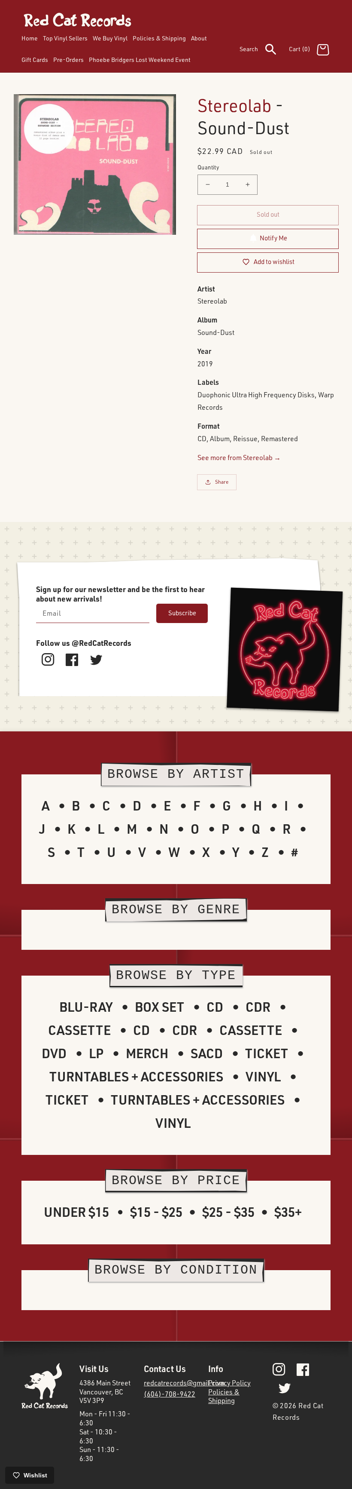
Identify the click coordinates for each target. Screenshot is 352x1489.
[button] (264, 51)
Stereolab (234, 105)
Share (222, 482)
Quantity (208, 167)
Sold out (268, 214)
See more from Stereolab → (239, 457)
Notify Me (273, 238)
